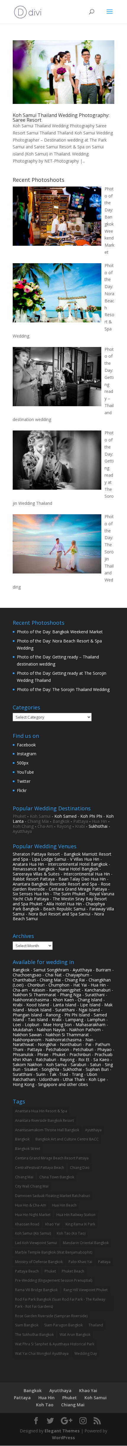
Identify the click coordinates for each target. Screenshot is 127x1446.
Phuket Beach (73, 1271)
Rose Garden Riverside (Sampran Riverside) (51, 1315)
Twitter (23, 781)
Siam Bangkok (26, 1325)
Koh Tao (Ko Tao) (71, 1233)
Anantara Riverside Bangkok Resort (44, 1120)
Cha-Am (45, 826)
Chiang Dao (79, 1167)
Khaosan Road (27, 1224)
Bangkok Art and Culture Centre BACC (67, 1139)
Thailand (96, 1325)
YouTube (25, 772)
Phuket (19, 816)
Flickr (22, 790)
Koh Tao (44, 1405)
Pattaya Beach (27, 1271)
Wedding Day (85, 1353)
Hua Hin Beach (64, 1205)
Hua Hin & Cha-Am (30, 1205)
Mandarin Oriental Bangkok (86, 1242)
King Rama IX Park (80, 1224)
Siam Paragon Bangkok (63, 1325)
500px (22, 763)
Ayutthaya (22, 831)
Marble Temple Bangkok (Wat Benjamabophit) (53, 1252)
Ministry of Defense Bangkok (39, 1261)
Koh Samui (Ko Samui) (33, 1233)
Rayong (64, 826)
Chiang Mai (38, 821)
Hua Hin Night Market (33, 1214)
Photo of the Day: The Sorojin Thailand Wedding (63, 689)
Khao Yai (52, 1224)
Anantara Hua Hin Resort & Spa (41, 1111)
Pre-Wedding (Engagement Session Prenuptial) (53, 1280)
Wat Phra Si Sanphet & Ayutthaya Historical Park (54, 1344)
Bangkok (61, 821)
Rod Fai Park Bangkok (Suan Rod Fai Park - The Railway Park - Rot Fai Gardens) (60, 1303)
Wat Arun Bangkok (75, 1334)
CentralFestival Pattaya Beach (39, 1167)
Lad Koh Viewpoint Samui (36, 1242)
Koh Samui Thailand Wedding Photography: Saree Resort (61, 117)
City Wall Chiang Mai (31, 1186)
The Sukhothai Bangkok (34, 1334)
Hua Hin (99, 821)
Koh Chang (23, 826)
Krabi (80, 826)
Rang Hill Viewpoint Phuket (86, 1289)
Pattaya (80, 821)
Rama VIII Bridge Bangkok (36, 1289)
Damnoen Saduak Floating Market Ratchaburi (52, 1195)
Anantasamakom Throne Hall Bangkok (47, 1129)
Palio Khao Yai (80, 1261)
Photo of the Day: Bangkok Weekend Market (60, 631)
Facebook (26, 745)
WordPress (63, 1437)
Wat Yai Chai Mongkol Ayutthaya (42, 1353)
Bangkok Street (27, 1148)
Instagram (26, 753)
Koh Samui (40, 816)
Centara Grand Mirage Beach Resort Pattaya (52, 1158)
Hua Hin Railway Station (75, 1214)
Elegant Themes (62, 1431)
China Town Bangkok (56, 1177)
